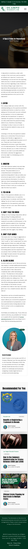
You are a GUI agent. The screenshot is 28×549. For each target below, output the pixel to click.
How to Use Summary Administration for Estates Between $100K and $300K (13, 459)
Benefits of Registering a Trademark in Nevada (12, 421)
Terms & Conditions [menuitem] (14, 545)
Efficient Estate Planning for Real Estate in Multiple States (13, 496)
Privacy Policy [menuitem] (17, 543)
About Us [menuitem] (9, 543)
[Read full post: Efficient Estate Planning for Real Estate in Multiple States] (14, 481)
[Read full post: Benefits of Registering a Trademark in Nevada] (14, 403)
